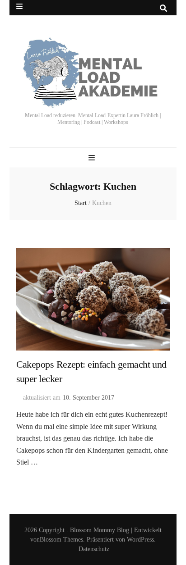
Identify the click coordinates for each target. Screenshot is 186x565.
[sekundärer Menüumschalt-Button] (19, 6)
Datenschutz (94, 549)
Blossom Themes (61, 539)
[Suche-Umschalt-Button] (163, 8)
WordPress (140, 539)
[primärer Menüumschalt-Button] (92, 158)
